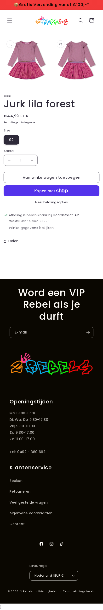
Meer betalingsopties (51, 202)
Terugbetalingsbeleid (79, 591)
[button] (9, 20)
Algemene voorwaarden (31, 513)
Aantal (9, 151)
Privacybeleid (48, 591)
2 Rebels (26, 591)
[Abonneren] (88, 332)
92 (11, 139)
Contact (17, 523)
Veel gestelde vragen (29, 502)
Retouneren (20, 491)
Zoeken (16, 480)
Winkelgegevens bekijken (31, 227)
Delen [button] (13, 241)
